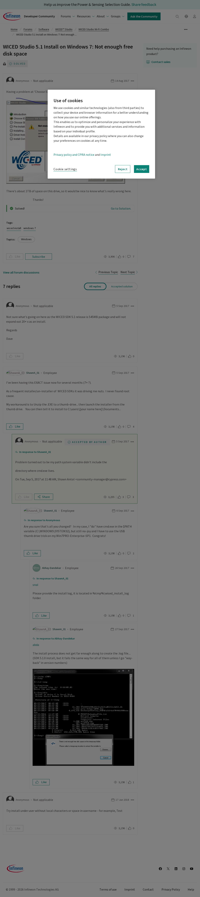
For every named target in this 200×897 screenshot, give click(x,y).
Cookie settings (65, 169)
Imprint (105, 155)
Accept (141, 169)
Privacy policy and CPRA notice (74, 155)
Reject (123, 169)
